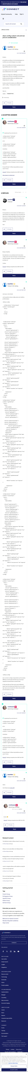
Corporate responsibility (6, 1018)
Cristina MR (12, 788)
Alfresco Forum (6, 861)
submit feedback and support (10, 3)
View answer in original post (8, 175)
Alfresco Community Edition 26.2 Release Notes (13, 849)
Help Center (6, 923)
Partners (3, 1015)
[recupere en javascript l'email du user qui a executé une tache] (23, 192)
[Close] (26, 1054)
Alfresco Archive (5, 29)
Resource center (4, 974)
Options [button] (26, 29)
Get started (23, 2)
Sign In (22, 14)
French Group (6, 97)
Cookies (12, 1049)
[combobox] (14, 24)
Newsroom (3, 1021)
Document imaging (5, 1003)
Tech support (4, 1036)
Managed (3, 995)
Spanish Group (7, 898)
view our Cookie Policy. (13, 1063)
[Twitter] (7, 951)
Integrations (4, 967)
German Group (7, 903)
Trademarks (19, 1052)
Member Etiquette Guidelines (10, 921)
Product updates (5, 985)
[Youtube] (18, 951)
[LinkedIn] (14, 951)
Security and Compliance (10, 1052)
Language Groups (10, 93)
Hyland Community (6, 14)
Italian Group (6, 900)
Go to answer (14, 43)
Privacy (7, 1049)
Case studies (4, 959)
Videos (2, 982)
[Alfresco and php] (25, 192)
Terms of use (18, 1049)
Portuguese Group (7, 896)
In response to (17, 809)
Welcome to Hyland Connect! (10, 918)
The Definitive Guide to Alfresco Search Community (13, 841)
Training (3, 1030)
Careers (3, 1010)
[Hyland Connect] (10, 9)
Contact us (14, 942)
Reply (14, 107)
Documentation (4, 1033)
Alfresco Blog (5, 843)
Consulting (3, 997)
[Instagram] (10, 951)
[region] (14, 1062)
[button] (4, 103)
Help (16, 14)
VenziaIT (4, 172)
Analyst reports (4, 962)
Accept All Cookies (14, 1069)
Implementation (5, 992)
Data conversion (4, 1000)
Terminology (4, 977)
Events (2, 1028)
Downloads (3, 979)
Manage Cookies (14, 1066)
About (2, 1012)
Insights (3, 964)
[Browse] (3, 19)
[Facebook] (3, 951)
